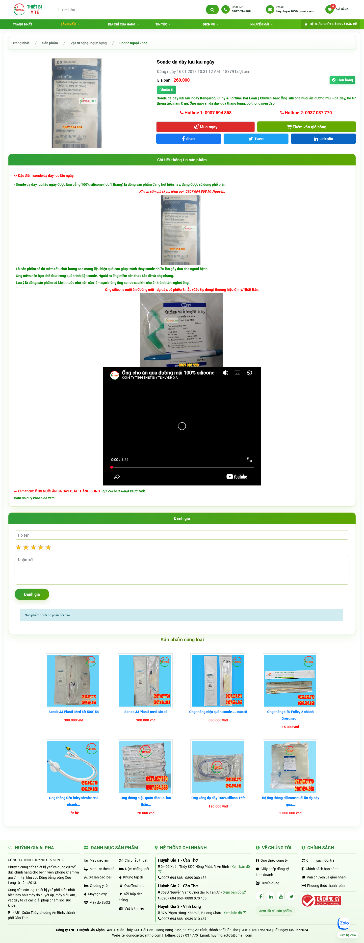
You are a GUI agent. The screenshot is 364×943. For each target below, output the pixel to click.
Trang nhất (22, 24)
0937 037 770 (187, 935)
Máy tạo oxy (97, 894)
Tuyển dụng (270, 883)
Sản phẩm (50, 43)
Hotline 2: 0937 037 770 (308, 112)
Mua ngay (208, 126)
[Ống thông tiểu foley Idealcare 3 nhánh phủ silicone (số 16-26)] (74, 766)
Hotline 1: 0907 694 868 (207, 112)
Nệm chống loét (137, 868)
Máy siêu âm (99, 860)
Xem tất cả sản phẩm (275, 910)
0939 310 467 (196, 918)
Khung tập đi (133, 877)
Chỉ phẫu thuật (136, 860)
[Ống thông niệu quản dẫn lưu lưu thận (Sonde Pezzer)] (146, 766)
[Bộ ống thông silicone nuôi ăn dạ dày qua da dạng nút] (290, 766)
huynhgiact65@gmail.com (231, 935)
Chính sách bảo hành (322, 868)
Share (190, 138)
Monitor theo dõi (102, 868)
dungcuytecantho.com (143, 935)
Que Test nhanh (136, 885)
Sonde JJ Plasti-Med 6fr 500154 (74, 711)
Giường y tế (98, 885)
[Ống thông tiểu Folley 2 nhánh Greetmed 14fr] (290, 680)
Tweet (259, 138)
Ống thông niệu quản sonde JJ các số (218, 711)
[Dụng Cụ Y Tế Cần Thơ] (27, 9)
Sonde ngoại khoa (133, 43)
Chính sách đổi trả (320, 860)
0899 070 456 (196, 898)
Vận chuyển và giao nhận (326, 877)
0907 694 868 (172, 877)
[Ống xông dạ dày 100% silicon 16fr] (218, 766)
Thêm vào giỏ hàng (309, 126)
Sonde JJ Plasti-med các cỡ (145, 711)
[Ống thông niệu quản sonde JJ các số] (218, 680)
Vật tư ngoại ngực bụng (89, 43)
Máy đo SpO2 (99, 902)
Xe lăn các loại (100, 877)
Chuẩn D (166, 89)
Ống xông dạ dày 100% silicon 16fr (218, 797)
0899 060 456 (196, 877)
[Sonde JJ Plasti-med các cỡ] (146, 680)
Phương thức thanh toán (326, 885)
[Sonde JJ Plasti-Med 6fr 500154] (74, 680)
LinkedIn (326, 138)
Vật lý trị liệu (134, 908)
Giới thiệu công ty (274, 860)
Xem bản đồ (232, 892)
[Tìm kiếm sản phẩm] (212, 9)
